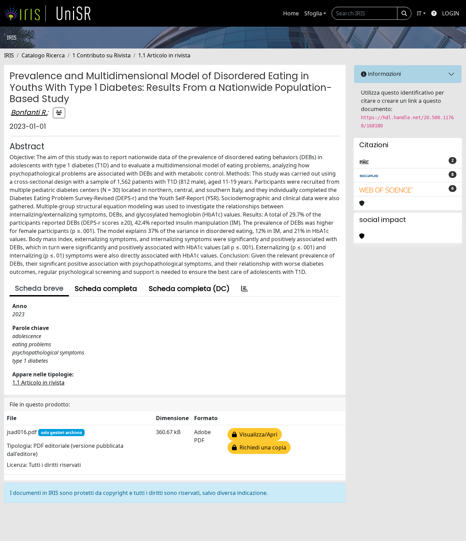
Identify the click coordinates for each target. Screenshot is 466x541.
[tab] (244, 288)
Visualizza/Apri (257, 434)
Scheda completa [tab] (106, 288)
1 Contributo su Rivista (101, 55)
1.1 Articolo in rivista (164, 55)
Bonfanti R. (29, 112)
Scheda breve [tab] (39, 288)
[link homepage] (25, 13)
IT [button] (419, 13)
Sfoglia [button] (313, 13)
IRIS (9, 55)
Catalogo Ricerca (43, 55)
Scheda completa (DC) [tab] (189, 288)
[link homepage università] (73, 13)
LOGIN (450, 13)
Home (291, 13)
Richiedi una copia (261, 447)
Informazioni (383, 74)
